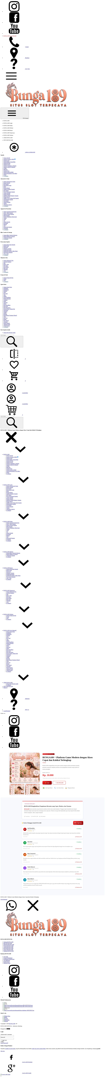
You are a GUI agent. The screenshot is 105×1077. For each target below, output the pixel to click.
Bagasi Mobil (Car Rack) (9, 236)
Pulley (4, 303)
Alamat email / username (6, 1034)
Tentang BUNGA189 (8, 942)
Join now (3, 1051)
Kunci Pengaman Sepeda (9, 192)
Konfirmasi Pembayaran (8, 959)
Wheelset (5, 269)
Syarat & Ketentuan (7, 958)
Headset (5, 291)
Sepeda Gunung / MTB (8, 159)
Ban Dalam (6, 267)
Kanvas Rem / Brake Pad (9, 309)
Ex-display (5, 176)
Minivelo (5, 169)
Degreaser (5, 247)
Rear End (5, 306)
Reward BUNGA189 (8, 948)
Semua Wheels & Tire (8, 260)
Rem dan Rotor (6, 307)
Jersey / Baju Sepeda (8, 213)
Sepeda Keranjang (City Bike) (10, 173)
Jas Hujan (5, 228)
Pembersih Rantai (7, 249)
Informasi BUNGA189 (8, 944)
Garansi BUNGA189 (8, 947)
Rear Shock (6, 320)
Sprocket (5, 302)
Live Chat (5, 956)
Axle (4, 270)
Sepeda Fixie (6, 171)
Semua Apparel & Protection (9, 211)
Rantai (4, 319)
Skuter (4, 174)
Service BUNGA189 (8, 949)
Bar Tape (5, 293)
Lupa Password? (4, 1043)
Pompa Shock (6, 197)
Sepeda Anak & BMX (8, 172)
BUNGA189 (26, 809)
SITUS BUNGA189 (8, 686)
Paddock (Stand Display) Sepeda (10, 195)
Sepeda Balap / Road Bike (9, 162)
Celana (5, 218)
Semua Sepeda (6, 158)
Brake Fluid (6, 246)
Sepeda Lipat (6, 160)
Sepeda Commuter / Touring (9, 165)
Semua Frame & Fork (8, 277)
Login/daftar (25, 403)
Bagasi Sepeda (6, 183)
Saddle (4, 312)
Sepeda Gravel (6, 164)
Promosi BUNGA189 (8, 945)
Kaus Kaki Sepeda (7, 227)
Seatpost (5, 311)
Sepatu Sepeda (6, 222)
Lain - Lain (5, 253)
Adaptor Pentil (6, 324)
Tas (4, 220)
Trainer (5, 203)
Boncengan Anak (7, 185)
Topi (4, 225)
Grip (4, 294)
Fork (4, 280)
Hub (4, 263)
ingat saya (4, 1040)
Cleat (4, 219)
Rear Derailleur (6, 305)
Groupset (5, 321)
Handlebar (5, 288)
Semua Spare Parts (7, 287)
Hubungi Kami (6, 963)
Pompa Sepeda (6, 194)
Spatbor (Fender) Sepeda (9, 189)
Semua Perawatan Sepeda (9, 244)
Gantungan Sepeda (7, 237)
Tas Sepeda (6, 200)
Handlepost (6, 289)
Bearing (5, 314)
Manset (5, 224)
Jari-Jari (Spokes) (7, 261)
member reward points (10, 1048)
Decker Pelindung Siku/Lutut (10, 216)
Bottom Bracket (7, 298)
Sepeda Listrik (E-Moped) (9, 167)
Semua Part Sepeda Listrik (9, 332)
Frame (4, 279)
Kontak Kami (6, 961)
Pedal (4, 301)
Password (3, 1037)
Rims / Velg (6, 264)
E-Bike (5, 168)
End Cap (5, 318)
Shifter (4, 296)
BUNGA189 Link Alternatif (9, 35)
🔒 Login (47, 782)
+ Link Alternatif (59, 782)
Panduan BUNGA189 (8, 951)
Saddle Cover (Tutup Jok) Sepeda (11, 198)
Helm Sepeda (6, 215)
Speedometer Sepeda (8, 199)
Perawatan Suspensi (7, 252)
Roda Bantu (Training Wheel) (10, 315)
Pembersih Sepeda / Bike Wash (10, 251)
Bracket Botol (6, 188)
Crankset (5, 300)
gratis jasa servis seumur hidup (39, 1048)
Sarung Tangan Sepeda (8, 214)
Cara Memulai (6, 960)
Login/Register (6, 711)
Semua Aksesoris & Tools (9, 181)
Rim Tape (5, 265)
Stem (4, 292)
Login (2, 1041)
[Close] (11, 442)
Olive (4, 316)
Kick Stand (5, 190)
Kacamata (5, 223)
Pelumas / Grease (7, 248)
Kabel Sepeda (6, 323)
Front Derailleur (7, 297)
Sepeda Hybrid (6, 163)
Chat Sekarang (4, 899)
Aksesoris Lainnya (7, 204)
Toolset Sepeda (6, 202)
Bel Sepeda (6, 184)
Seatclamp (5, 310)
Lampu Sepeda (6, 193)
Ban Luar (5, 268)
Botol (4, 186)
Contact (27, 46)
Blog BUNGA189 (7, 943)
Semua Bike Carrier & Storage (10, 235)
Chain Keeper (6, 325)
